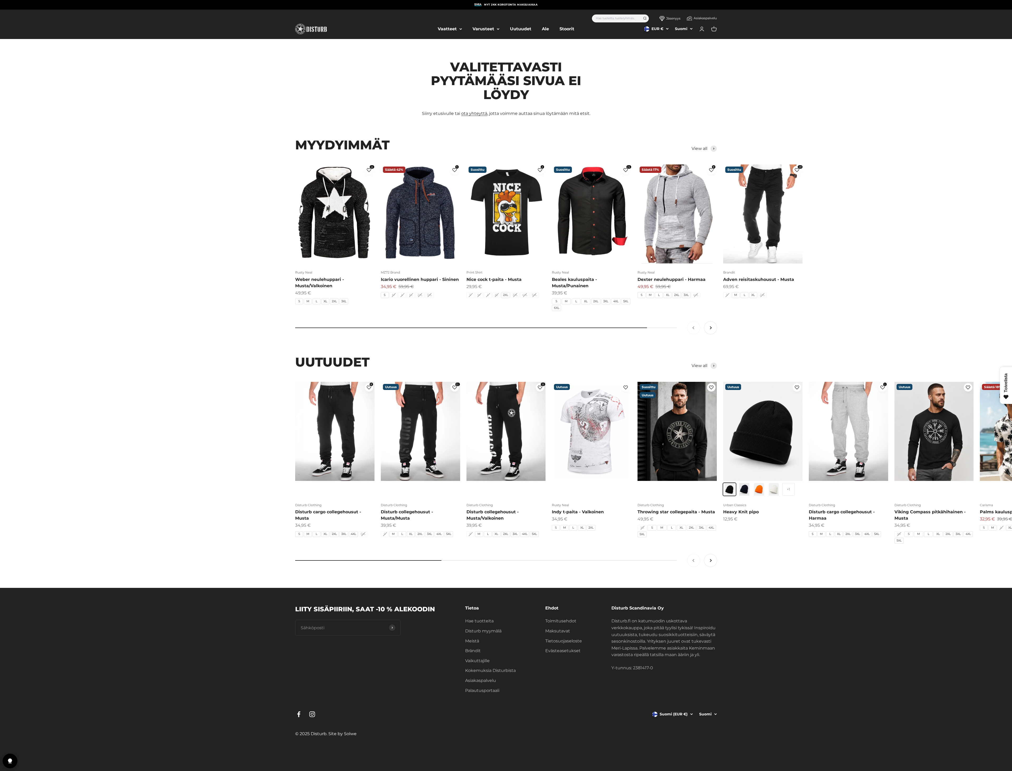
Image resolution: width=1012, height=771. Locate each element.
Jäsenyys (673, 18)
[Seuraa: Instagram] (312, 714)
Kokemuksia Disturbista (490, 670)
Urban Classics (734, 505)
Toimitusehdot (560, 620)
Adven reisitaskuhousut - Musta (758, 279)
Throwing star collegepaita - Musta (676, 511)
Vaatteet (447, 28)
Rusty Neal (303, 272)
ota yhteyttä (474, 113)
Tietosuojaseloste (563, 640)
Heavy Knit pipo (741, 511)
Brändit (473, 650)
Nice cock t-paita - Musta (494, 279)
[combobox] (616, 18)
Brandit (729, 272)
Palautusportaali (482, 690)
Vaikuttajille (477, 660)
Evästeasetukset (563, 650)
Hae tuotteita (479, 620)
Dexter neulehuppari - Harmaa (672, 279)
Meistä (472, 640)
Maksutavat (557, 630)
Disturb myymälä (483, 630)
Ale (545, 28)
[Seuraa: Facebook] (298, 714)
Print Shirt (474, 272)
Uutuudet (520, 28)
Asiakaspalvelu (705, 18)
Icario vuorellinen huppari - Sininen (420, 279)
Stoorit (566, 28)
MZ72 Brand (390, 272)
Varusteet (483, 28)
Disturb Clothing (308, 505)
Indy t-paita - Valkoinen (578, 511)
